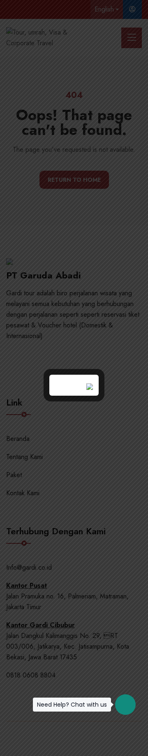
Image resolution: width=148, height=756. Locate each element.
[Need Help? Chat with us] (125, 704)
